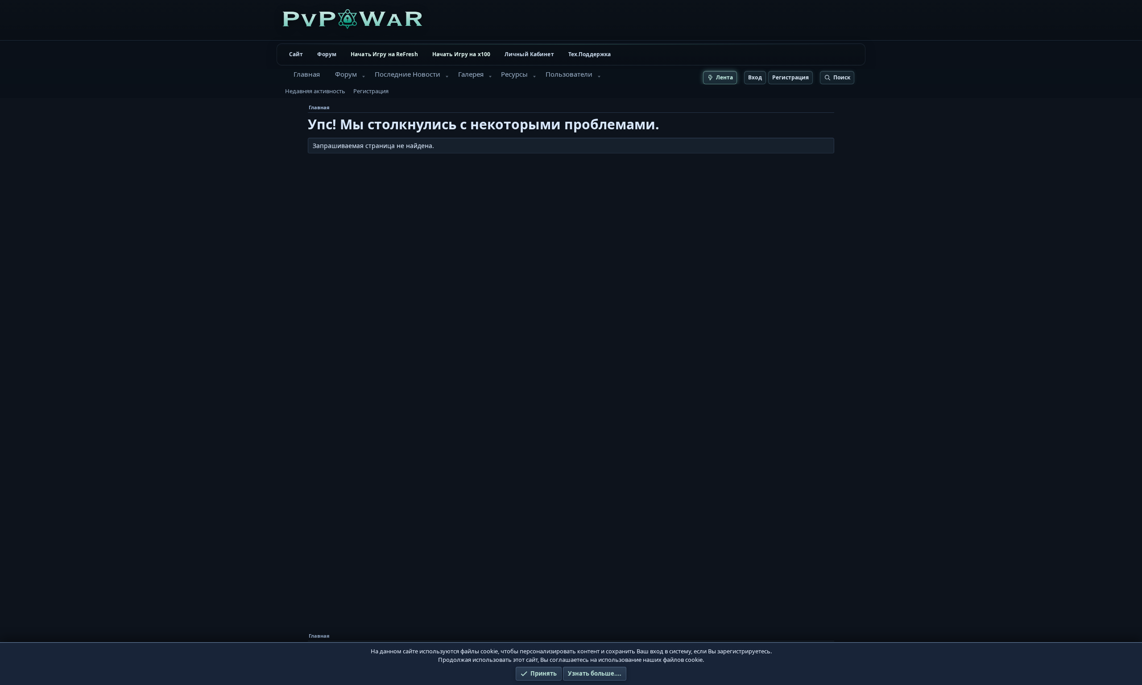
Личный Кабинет (529, 54)
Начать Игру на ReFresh (384, 54)
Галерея (471, 74)
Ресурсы (514, 74)
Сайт (296, 54)
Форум (326, 54)
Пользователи (569, 74)
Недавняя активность (315, 91)
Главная (307, 74)
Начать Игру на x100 (461, 54)
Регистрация (371, 91)
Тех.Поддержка (589, 54)
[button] (363, 76)
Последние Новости (407, 74)
